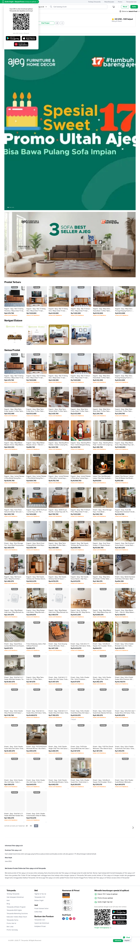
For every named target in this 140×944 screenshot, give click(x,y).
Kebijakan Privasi (40, 926)
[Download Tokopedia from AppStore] (119, 917)
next (134, 123)
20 (27, 826)
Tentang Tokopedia (94, 2)
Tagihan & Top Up (40, 894)
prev (6, 123)
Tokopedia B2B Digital (14, 910)
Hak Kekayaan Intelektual (15, 897)
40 (31, 826)
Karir (8, 900)
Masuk (125, 7)
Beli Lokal (10, 926)
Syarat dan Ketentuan (41, 923)
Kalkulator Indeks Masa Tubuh (17, 917)
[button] (129, 11)
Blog (8, 904)
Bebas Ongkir (39, 900)
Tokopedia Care (131, 2)
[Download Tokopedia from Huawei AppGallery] (119, 922)
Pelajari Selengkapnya (101, 928)
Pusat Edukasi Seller (41, 908)
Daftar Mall (38, 912)
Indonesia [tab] (118, 940)
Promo (120, 2)
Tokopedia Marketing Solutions (17, 913)
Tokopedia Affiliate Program (16, 907)
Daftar (134, 7)
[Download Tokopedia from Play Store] (119, 912)
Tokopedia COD (39, 897)
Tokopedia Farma (12, 920)
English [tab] (127, 940)
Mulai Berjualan (109, 2)
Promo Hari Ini (11, 923)
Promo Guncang (12, 930)
